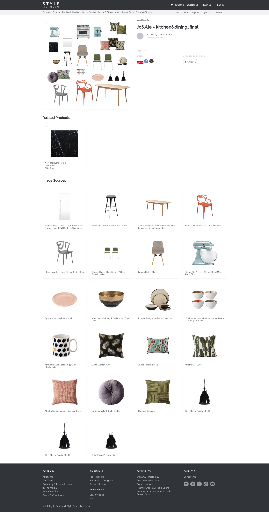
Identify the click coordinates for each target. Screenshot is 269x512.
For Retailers (97, 477)
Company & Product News (57, 484)
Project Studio (98, 484)
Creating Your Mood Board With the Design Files (156, 492)
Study (131, 12)
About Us (48, 477)
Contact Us (190, 477)
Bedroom (57, 12)
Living (125, 12)
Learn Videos (97, 495)
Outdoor (92, 12)
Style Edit (206, 12)
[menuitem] (220, 5)
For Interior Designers (102, 480)
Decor (85, 12)
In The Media (50, 488)
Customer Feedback (148, 480)
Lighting (117, 12)
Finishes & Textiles (143, 12)
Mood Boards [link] (143, 20)
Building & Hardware (71, 12)
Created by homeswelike (159, 34)
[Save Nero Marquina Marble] (46, 128)
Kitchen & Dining (105, 12)
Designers (219, 12)
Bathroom (47, 12)
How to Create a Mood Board (153, 488)
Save (141, 63)
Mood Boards (182, 12)
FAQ (92, 498)
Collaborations (145, 484)
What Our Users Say (148, 477)
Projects (195, 12)
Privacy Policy (51, 491)
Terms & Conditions (53, 495)
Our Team (48, 480)
